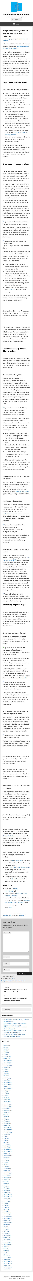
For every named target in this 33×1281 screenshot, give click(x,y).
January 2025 (7, 1080)
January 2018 (7, 1237)
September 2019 (8, 1200)
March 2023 (7, 1121)
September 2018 (8, 1222)
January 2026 (7, 1058)
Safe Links (12, 290)
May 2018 (6, 1230)
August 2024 (7, 1090)
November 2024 (8, 1084)
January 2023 (7, 1125)
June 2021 (6, 1161)
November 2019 (8, 1196)
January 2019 (7, 1215)
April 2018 (6, 1231)
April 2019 (6, 1209)
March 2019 (7, 1211)
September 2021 (8, 1155)
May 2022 (6, 1140)
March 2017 (7, 1256)
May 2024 (6, 1095)
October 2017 (7, 1243)
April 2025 (6, 1075)
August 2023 (7, 1112)
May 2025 (6, 1073)
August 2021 (7, 1157)
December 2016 (8, 1261)
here (10, 907)
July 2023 (6, 1114)
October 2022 (7, 1131)
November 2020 (8, 1174)
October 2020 (7, 1176)
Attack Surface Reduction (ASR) (20, 867)
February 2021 (7, 1168)
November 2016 (8, 1263)
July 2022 (6, 1136)
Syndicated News (20, 39)
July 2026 (6, 1047)
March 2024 (7, 1099)
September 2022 (8, 1133)
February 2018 (7, 1235)
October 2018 (7, 1220)
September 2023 (8, 1110)
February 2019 (7, 1213)
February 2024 (7, 1101)
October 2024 (7, 1086)
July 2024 (6, 1092)
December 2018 (8, 1216)
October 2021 (7, 1153)
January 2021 (7, 1170)
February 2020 (7, 1190)
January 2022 (7, 1148)
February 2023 (7, 1123)
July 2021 (6, 1159)
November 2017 (8, 1241)
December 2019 (8, 1194)
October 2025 (7, 1064)
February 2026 (7, 1056)
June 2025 (6, 1071)
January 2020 (7, 1192)
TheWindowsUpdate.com (16, 14)
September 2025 (8, 1066)
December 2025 (8, 1060)
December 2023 (8, 1105)
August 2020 (7, 1179)
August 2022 (7, 1134)
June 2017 (6, 1250)
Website (6, 970)
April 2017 (6, 1254)
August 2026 (7, 1045)
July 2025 (6, 1069)
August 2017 (7, 1246)
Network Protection (9, 836)
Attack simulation (16, 879)
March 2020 (7, 1189)
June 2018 (6, 1228)
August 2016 (7, 1269)
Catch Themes (21, 1278)
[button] (15, 222)
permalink (21, 915)
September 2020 (8, 1177)
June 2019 (6, 1205)
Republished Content (19, 914)
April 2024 (6, 1097)
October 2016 (7, 1265)
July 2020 (6, 1181)
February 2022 (7, 1146)
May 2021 (6, 1162)
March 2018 (7, 1233)
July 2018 (6, 1226)
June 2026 (6, 1049)
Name (5, 957)
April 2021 (6, 1164)
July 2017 (6, 1248)
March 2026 (7, 1054)
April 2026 (6, 1053)
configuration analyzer (9, 514)
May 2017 (6, 1252)
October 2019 (7, 1198)
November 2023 (8, 1107)
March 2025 (7, 1077)
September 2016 (8, 1267)
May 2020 (6, 1185)
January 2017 (7, 1259)
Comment (7, 933)
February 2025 (7, 1079)
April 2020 (6, 1187)
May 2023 (6, 1118)
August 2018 (7, 1224)
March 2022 (7, 1144)
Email (5, 963)
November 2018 (8, 1218)
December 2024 (8, 1082)
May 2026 (6, 1051)
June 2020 (6, 1183)
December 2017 (8, 1239)
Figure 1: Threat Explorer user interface (15, 224)
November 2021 (8, 1151)
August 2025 (7, 1067)
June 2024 (6, 1093)
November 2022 (8, 1129)
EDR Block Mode (17, 861)
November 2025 (8, 1062)
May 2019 (6, 1207)
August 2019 (7, 1202)
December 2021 (8, 1149)
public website (22, 678)
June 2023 (6, 1116)
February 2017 (7, 1258)
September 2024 (8, 1088)
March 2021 (7, 1166)
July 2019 (6, 1203)
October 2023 (7, 1108)
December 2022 (8, 1127)
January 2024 (7, 1103)
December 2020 (8, 1172)
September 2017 (8, 1244)
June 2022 (6, 1138)
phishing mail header (22, 491)
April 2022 (6, 1142)
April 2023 (6, 1120)
